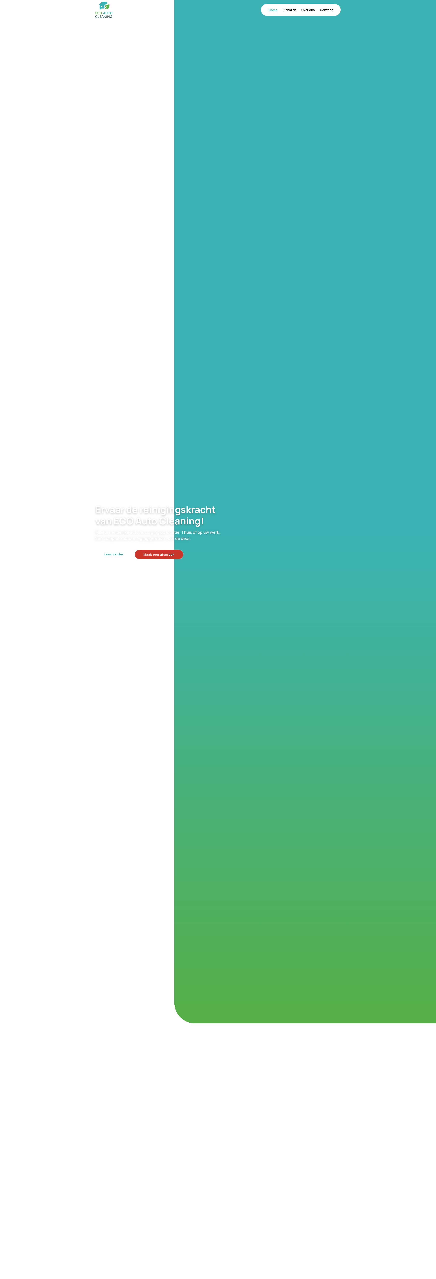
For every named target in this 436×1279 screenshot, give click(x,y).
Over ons (308, 10)
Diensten (289, 10)
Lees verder (113, 554)
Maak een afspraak (159, 554)
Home (273, 10)
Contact (326, 10)
